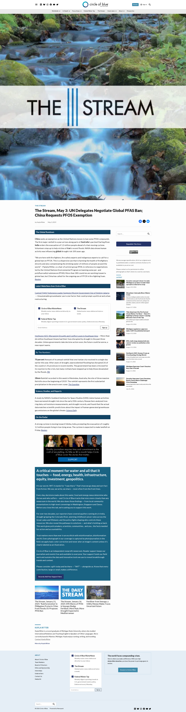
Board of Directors (41, 665)
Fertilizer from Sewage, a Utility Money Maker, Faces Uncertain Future (98, 603)
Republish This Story (133, 244)
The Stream (101, 11)
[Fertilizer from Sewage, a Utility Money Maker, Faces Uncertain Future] (98, 592)
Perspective (130, 11)
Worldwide (55, 11)
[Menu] (36, 4)
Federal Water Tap (89, 11)
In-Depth (65, 11)
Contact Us (38, 676)
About (121, 11)
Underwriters (39, 673)
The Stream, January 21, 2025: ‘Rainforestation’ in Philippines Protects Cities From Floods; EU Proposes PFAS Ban (46, 606)
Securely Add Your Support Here (50, 577)
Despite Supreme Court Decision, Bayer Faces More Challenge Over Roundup (138, 380)
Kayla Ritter (41, 222)
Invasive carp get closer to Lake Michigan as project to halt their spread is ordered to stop (138, 282)
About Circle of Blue (41, 659)
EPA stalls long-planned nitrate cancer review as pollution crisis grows (138, 343)
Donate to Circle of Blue (128, 670)
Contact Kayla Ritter (42, 639)
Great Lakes (111, 11)
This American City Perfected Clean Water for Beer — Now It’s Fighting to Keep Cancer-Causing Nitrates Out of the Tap (138, 314)
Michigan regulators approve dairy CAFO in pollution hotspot (138, 330)
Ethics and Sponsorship (42, 668)
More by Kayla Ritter (42, 643)
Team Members (40, 662)
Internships (38, 671)
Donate (135, 4)
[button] (72, 317)
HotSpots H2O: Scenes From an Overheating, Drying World (137, 354)
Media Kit (38, 679)
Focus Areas (76, 11)
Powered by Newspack (57, 708)
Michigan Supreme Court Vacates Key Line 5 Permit (138, 367)
